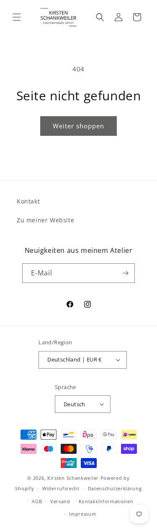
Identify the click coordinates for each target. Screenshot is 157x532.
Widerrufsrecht (61, 488)
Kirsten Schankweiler (73, 478)
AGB (37, 501)
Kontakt (28, 201)
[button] (17, 17)
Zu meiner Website (45, 220)
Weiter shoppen (78, 126)
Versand (60, 501)
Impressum (82, 514)
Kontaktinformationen (106, 501)
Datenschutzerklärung (115, 488)
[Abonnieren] (125, 273)
